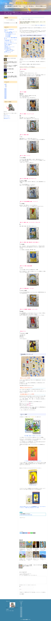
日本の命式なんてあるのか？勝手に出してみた (43, 559)
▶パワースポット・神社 (7, 49)
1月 (21, 605)
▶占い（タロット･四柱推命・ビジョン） (13, 12)
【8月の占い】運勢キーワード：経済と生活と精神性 (36, 549)
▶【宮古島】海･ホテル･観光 (9, 50)
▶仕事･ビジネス (6, 45)
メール (20, 589)
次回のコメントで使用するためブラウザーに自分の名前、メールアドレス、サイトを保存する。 (33, 592)
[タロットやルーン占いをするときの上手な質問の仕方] (29, 554)
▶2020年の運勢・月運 (8, 32)
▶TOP (5, 12)
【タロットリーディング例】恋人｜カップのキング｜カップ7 (36, 559)
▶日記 (5, 30)
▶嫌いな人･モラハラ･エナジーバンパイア (10, 43)
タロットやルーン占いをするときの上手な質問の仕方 (29, 559)
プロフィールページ (7, 115)
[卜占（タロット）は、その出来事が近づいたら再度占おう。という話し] (22, 544)
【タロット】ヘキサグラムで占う (11, 58)
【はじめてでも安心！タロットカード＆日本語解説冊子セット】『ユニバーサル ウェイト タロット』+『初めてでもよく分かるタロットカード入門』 (33, 507)
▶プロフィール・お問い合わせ (8, 29)
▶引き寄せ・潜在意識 (7, 44)
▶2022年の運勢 (7, 36)
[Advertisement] (33, 523)
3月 (21, 604)
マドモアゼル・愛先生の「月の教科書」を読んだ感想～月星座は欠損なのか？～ (12, 77)
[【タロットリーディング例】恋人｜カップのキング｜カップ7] (36, 554)
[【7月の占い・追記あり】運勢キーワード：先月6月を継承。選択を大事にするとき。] (22, 554)
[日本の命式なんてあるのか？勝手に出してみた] (43, 554)
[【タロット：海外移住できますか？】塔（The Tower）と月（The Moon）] (29, 544)
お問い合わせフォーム (7, 118)
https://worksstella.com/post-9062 (26, 514)
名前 (20, 586)
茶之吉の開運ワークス (25, 2)
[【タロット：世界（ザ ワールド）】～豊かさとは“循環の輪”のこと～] (43, 544)
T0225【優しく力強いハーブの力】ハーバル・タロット (32, 435)
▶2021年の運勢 (7, 35)
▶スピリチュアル (35, 12)
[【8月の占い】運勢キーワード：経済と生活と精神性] (36, 544)
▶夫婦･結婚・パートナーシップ (8, 46)
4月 (5, 85)
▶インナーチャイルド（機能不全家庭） (25, 12)
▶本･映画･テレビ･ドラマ (7, 51)
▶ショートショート (7, 52)
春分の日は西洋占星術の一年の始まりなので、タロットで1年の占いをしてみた (12, 62)
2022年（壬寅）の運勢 (10, 72)
